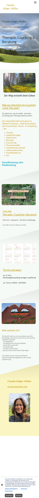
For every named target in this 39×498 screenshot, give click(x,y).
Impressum (24, 488)
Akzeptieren (9, 495)
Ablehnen (19, 495)
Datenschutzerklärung (11, 488)
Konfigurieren (9, 491)
